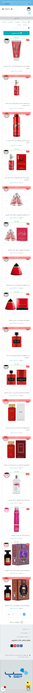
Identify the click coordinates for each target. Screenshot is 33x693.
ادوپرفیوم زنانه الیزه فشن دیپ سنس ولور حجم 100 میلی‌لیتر (17, 465)
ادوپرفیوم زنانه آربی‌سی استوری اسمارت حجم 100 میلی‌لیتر (17, 606)
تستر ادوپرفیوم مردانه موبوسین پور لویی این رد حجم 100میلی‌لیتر (18, 357)
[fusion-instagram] (18, 645)
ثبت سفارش (25, 629)
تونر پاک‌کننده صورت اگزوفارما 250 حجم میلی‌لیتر (19, 500)
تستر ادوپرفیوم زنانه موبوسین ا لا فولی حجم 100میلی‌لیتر (17, 215)
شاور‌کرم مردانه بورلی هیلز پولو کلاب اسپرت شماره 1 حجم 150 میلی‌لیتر (17, 67)
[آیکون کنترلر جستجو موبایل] (11, 9)
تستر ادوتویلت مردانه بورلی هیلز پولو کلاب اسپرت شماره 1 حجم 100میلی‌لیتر (17, 104)
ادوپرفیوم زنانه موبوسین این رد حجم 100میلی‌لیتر (19, 320)
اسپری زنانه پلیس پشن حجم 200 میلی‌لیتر (20, 535)
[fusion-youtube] (15, 645)
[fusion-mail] (12, 645)
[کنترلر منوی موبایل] (6, 9)
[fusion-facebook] (21, 645)
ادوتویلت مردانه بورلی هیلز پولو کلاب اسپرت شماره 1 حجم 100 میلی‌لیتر (17, 179)
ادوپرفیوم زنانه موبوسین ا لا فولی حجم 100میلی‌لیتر (19, 250)
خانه (17, 18)
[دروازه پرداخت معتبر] (28, 682)
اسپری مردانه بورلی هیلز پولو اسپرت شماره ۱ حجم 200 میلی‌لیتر (18, 142)
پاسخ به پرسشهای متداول (22, 637)
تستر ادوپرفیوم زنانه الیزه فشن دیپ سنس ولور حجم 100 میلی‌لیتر (17, 429)
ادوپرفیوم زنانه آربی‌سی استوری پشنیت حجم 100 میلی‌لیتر (17, 570)
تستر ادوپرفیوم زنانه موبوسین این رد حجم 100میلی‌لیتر (18, 285)
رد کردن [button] (7, 4)
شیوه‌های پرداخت (24, 633)
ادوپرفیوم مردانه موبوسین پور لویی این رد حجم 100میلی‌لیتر (17, 393)
